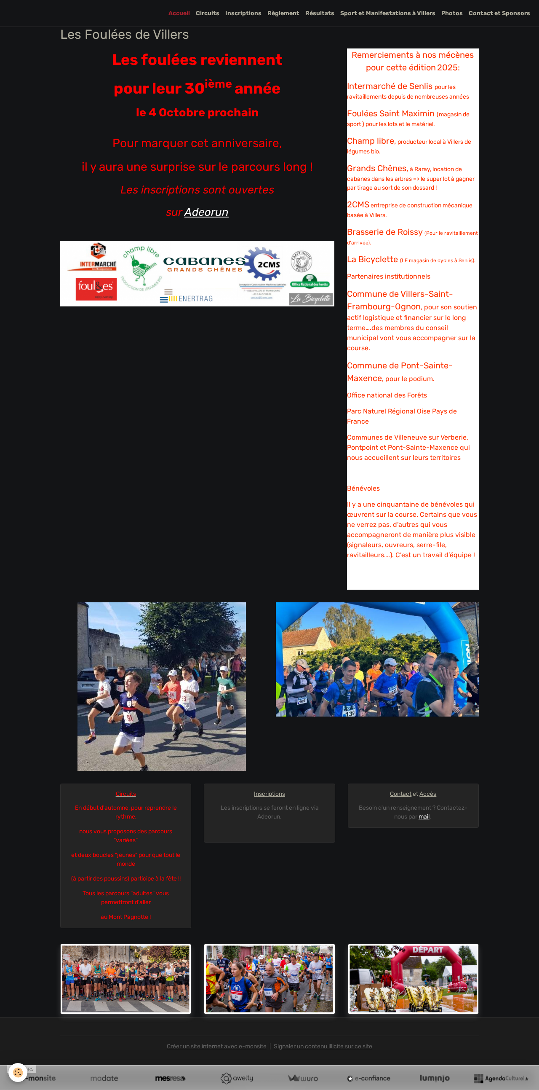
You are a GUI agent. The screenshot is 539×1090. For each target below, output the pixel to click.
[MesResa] (170, 1078)
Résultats (319, 13)
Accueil (179, 13)
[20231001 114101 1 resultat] (161, 686)
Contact (400, 793)
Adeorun (206, 212)
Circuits (207, 13)
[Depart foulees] (125, 979)
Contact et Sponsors (499, 13)
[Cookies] (17, 1072)
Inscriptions (243, 13)
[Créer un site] (38, 1078)
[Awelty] (236, 1078)
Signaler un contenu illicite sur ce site (323, 1046)
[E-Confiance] (368, 1078)
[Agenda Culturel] (501, 1078)
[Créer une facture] (302, 1078)
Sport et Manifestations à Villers (387, 13)
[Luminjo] (434, 1078)
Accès (427, 793)
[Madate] (104, 1078)
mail (424, 816)
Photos (452, 13)
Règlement (283, 13)
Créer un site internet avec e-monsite (217, 1046)
